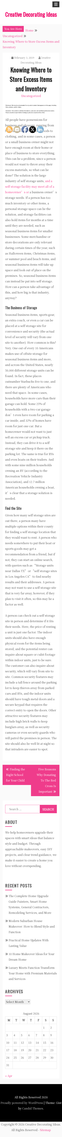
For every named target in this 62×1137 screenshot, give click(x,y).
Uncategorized (31, 96)
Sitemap (45, 1130)
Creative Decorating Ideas (31, 14)
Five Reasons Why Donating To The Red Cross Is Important (46, 780)
